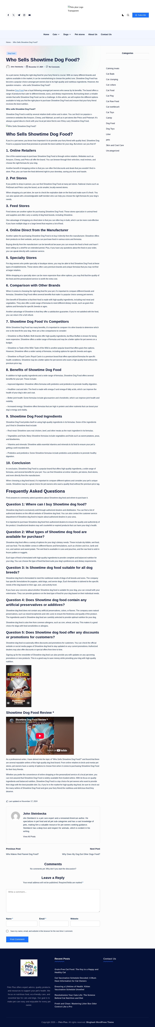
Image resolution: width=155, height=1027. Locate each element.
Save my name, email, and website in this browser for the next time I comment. (41, 931)
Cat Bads (110, 74)
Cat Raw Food (112, 101)
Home (8, 42)
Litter (108, 134)
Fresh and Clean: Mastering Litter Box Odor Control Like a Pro (76, 1005)
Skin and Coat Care (115, 145)
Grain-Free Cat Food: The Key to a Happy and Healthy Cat (76, 971)
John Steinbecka (34, 813)
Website (74, 919)
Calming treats (112, 68)
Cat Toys (110, 112)
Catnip (109, 118)
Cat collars (111, 85)
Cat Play (110, 96)
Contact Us (109, 958)
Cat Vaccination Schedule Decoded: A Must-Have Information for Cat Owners (76, 979)
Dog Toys (110, 129)
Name (9, 919)
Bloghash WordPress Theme (100, 1022)
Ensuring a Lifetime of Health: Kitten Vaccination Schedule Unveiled (72, 988)
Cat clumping (112, 79)
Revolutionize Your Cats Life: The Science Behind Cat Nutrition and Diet (75, 996)
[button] (140, 15)
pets (108, 140)
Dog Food (11, 53)
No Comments (54, 67)
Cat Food (110, 90)
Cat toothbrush (112, 107)
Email (42, 919)
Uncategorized (112, 151)
